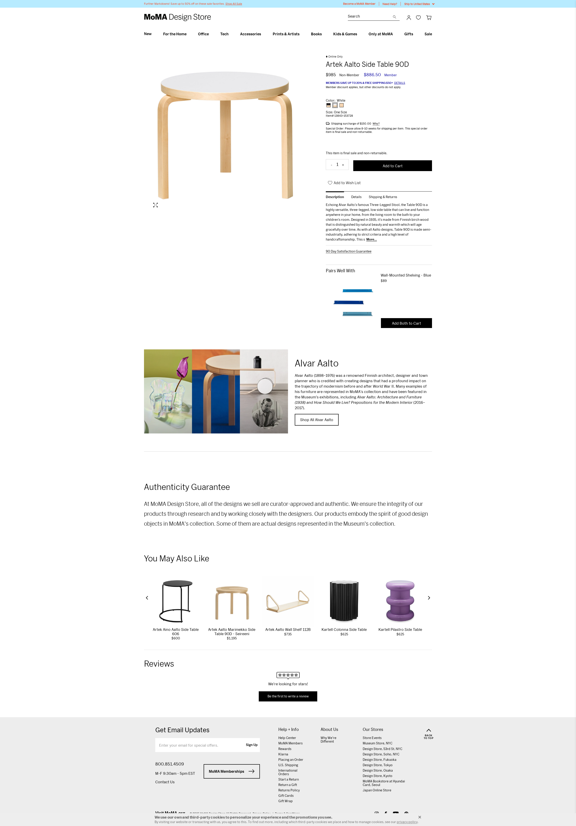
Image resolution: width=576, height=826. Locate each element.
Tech (224, 34)
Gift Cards (286, 795)
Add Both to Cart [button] (406, 323)
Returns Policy (289, 790)
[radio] (328, 105)
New (148, 34)
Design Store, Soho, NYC (381, 754)
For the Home (175, 34)
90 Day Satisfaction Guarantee (348, 251)
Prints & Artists (286, 34)
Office (203, 34)
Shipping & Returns (383, 197)
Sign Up (252, 745)
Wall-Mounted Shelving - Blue (406, 275)
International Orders (287, 772)
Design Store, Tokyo (378, 765)
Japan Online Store (377, 790)
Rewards (284, 749)
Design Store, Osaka (378, 770)
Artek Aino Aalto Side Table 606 (176, 631)
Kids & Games (345, 34)
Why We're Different (328, 739)
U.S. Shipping (288, 765)
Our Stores (373, 729)
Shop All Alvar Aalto (316, 419)
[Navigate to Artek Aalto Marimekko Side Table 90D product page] (232, 602)
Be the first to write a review (288, 696)
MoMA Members (290, 743)
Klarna (283, 754)
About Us (329, 729)
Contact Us (165, 782)
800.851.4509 (169, 763)
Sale (428, 34)
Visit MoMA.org (170, 812)
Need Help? (389, 3)
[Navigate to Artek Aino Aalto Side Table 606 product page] (176, 602)
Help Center (287, 738)
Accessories (250, 34)
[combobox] (370, 16)
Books (316, 34)
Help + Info (288, 729)
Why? (376, 123)
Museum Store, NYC (377, 743)
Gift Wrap (285, 801)
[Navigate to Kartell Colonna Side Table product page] (344, 602)
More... (371, 239)
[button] (147, 598)
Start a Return (288, 779)
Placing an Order (290, 759)
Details (399, 82)
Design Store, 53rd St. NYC (382, 749)
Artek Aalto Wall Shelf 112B (288, 629)
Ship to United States (417, 3)
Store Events (372, 738)
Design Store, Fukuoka (379, 759)
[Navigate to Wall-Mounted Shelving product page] (353, 300)
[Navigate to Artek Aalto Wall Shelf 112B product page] (288, 602)
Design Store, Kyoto (377, 776)
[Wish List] (418, 17)
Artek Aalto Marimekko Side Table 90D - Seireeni (231, 631)
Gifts (408, 34)
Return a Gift (287, 785)
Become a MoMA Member (359, 3)
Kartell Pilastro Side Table (400, 629)
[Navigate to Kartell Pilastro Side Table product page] (400, 602)
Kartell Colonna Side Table (344, 629)
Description (335, 197)
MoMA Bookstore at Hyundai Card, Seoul (384, 783)
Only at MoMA (381, 34)
